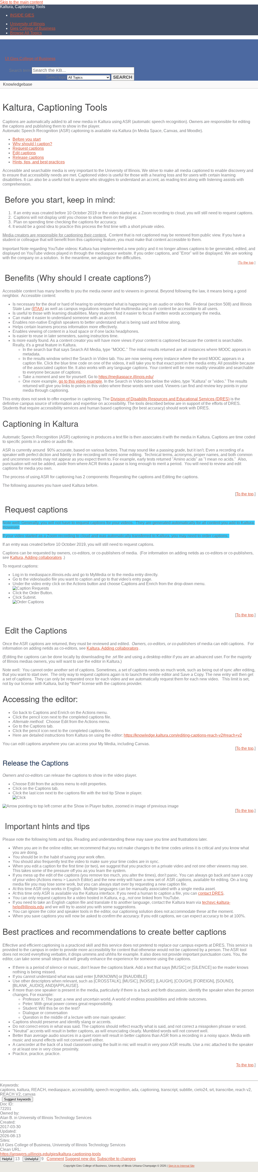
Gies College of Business (32, 28)
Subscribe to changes (116, 1159)
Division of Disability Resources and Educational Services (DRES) (170, 399)
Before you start (27, 139)
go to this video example (80, 381)
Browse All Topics (26, 33)
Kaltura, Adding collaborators (36, 557)
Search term (20, 70)
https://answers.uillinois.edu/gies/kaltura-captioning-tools (50, 1154)
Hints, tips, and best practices (39, 162)
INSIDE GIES (22, 15)
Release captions (28, 157)
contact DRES (210, 893)
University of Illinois (27, 24)
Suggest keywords (17, 1099)
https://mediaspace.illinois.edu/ (126, 377)
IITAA (38, 309)
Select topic (56, 77)
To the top (246, 262)
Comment (55, 1159)
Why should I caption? (32, 144)
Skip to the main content (21, 2)
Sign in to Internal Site (181, 1165)
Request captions (28, 148)
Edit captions (24, 153)
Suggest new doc (80, 1159)
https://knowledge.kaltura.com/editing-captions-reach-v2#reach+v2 (183, 735)
